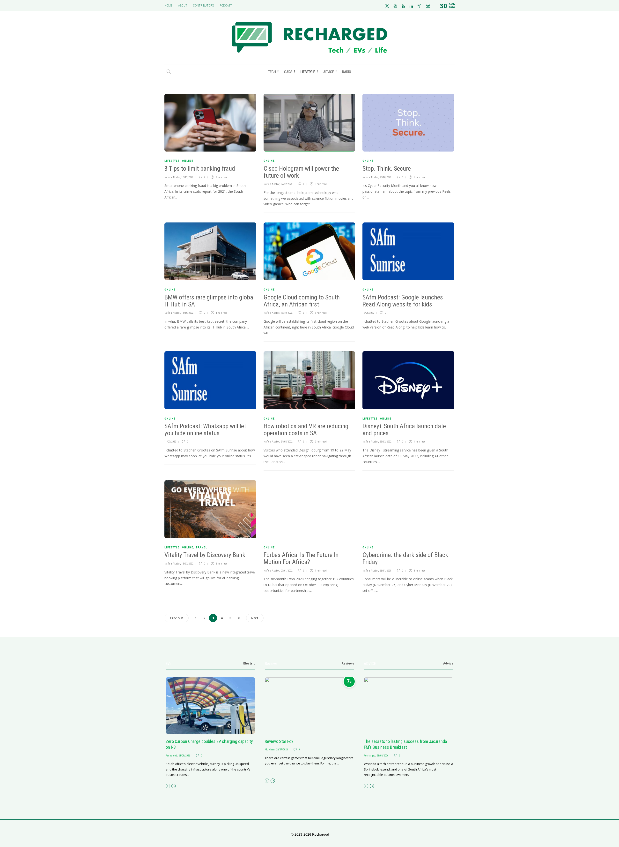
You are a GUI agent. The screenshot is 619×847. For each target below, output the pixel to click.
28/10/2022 (385, 177)
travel (201, 547)
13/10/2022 (286, 312)
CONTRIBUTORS (203, 5)
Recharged (171, 755)
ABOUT (182, 5)
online (187, 160)
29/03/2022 (385, 441)
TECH (272, 72)
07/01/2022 (286, 570)
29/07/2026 (282, 749)
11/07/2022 (170, 441)
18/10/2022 (187, 312)
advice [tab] (448, 663)
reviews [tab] (348, 663)
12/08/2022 (368, 312)
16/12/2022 (187, 177)
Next (254, 618)
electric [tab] (249, 663)
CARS (288, 72)
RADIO (346, 72)
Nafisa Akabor (172, 177)
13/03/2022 (187, 563)
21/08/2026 (382, 755)
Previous (177, 618)
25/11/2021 (385, 570)
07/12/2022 (286, 184)
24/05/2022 (286, 441)
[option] (210, 727)
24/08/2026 (184, 755)
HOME (168, 5)
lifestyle (172, 160)
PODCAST (226, 5)
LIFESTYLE (308, 72)
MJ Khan (270, 749)
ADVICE (328, 72)
